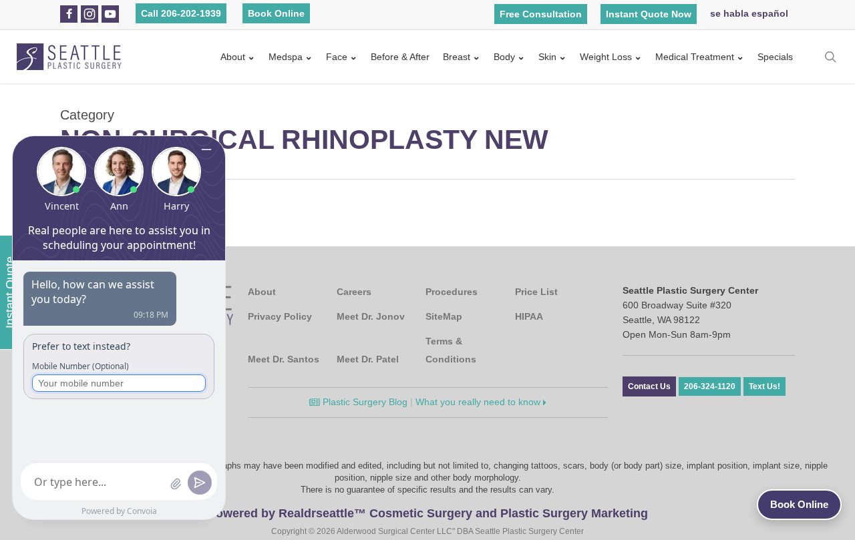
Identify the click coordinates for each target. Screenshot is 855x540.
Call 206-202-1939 (181, 13)
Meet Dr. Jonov (371, 316)
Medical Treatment (694, 56)
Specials (775, 56)
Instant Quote (10, 292)
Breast (456, 56)
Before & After (400, 56)
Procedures (451, 291)
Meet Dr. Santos (283, 359)
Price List (536, 291)
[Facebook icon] (69, 14)
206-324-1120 (709, 386)
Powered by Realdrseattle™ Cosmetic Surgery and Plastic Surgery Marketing (428, 513)
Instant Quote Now (648, 14)
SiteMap (443, 316)
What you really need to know (479, 401)
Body (504, 56)
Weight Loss (606, 56)
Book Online (276, 13)
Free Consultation (541, 14)
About (232, 56)
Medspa (286, 56)
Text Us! (764, 386)
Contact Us (649, 386)
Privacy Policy (280, 316)
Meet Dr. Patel (368, 359)
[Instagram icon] (89, 14)
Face (336, 56)
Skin (547, 56)
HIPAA (529, 316)
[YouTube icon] (110, 14)
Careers (354, 291)
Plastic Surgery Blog (363, 401)
